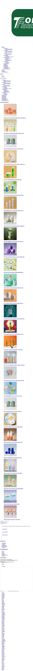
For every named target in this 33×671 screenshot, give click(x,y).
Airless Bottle (5, 48)
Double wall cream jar (9, 53)
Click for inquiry (2, 561)
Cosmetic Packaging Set (5, 100)
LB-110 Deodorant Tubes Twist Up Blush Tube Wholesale (14, 380)
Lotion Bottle (5, 50)
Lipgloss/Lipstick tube (9, 60)
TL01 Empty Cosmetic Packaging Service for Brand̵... (13, 349)
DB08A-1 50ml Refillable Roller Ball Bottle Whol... (13, 457)
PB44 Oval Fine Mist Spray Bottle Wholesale (12, 504)
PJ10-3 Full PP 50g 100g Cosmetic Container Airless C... (14, 303)
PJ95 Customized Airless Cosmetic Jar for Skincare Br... (13, 148)
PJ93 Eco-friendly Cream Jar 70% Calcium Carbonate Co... (14, 164)
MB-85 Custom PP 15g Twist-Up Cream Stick (12, 519)
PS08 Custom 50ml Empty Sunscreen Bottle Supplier (13, 426)
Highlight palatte (8, 59)
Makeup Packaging (6, 57)
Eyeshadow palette (8, 58)
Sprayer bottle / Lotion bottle (9, 56)
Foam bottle (5, 87)
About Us (3, 70)
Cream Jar (5, 52)
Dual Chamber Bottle (7, 67)
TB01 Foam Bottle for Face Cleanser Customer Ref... (13, 442)
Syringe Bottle (6, 65)
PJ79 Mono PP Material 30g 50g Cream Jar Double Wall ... (14, 256)
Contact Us (3, 71)
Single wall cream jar (8, 54)
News (3, 69)
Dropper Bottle (6, 66)
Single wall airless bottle (7, 80)
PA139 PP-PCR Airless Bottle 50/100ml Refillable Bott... (14, 272)
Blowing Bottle (6, 55)
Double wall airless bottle (9, 49)
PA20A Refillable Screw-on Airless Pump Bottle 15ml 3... (14, 210)
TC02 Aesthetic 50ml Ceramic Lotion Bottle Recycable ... (14, 334)
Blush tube (5, 89)
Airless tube (5, 93)
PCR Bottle (5, 64)
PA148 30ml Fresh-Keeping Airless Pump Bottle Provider (14, 133)
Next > (3, 521)
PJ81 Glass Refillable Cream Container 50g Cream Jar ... (14, 241)
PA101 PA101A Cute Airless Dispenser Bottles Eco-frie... (13, 287)
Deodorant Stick (6, 68)
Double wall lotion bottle (7, 83)
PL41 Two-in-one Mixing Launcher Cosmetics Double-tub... (14, 365)
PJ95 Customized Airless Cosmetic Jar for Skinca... (13, 411)
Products (3, 47)
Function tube (7, 62)
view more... (3, 547)
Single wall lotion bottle (9, 51)
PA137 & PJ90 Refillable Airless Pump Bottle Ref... (13, 179)
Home (3, 46)
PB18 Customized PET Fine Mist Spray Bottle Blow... (13, 473)
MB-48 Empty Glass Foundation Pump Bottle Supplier (13, 488)
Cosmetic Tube (6, 61)
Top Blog (3, 555)
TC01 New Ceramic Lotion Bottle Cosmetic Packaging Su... (14, 318)
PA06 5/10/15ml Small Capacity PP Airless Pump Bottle (13, 195)
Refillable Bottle (4, 96)
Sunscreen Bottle (6, 63)
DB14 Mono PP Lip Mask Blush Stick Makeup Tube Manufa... (15, 117)
